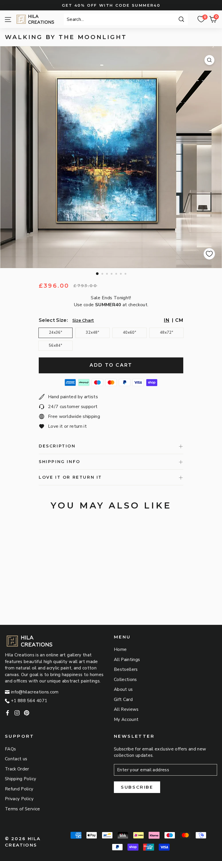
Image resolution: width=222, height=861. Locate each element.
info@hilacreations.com (35, 692)
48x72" (166, 332)
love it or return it (70, 477)
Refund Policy (19, 789)
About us (123, 689)
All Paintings (127, 659)
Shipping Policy (20, 779)
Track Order (17, 769)
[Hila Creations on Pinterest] (26, 713)
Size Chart (83, 320)
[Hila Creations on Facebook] (7, 713)
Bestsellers (126, 669)
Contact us (16, 759)
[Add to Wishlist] (209, 254)
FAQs (10, 749)
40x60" (129, 332)
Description (57, 446)
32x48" (92, 332)
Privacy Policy (19, 799)
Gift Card (123, 699)
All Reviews (126, 709)
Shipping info (59, 461)
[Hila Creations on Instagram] (17, 713)
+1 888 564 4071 (29, 701)
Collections (125, 679)
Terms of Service (22, 809)
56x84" (55, 345)
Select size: (53, 320)
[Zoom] (209, 60)
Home (120, 649)
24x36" (55, 332)
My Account (126, 719)
